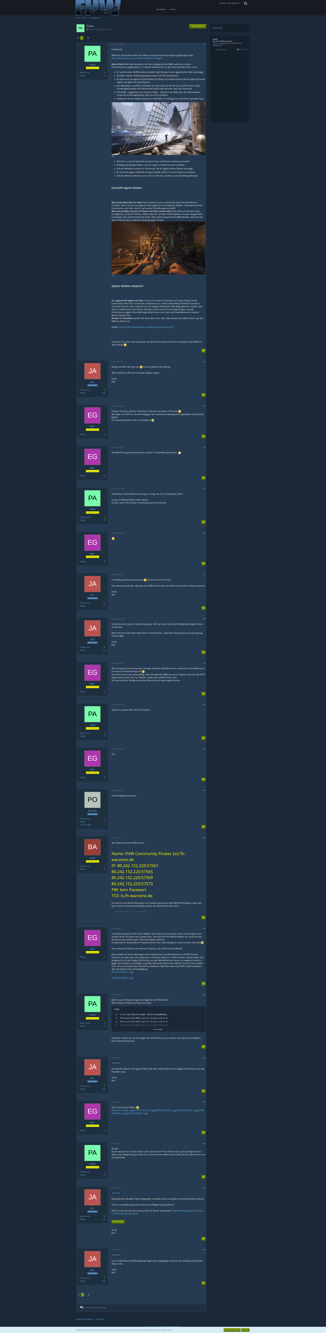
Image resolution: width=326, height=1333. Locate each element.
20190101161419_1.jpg (144, 1110)
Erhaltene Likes (85, 72)
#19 (204, 1188)
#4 (205, 447)
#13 (204, 837)
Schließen (245, 1330)
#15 (204, 994)
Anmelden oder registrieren (229, 3)
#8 (205, 619)
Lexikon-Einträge (85, 825)
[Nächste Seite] (88, 38)
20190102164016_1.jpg (187, 1110)
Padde (91, 29)
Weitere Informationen (232, 1330)
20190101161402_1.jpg (122, 1110)
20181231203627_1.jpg (122, 972)
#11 (204, 749)
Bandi (133, 912)
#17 (204, 1102)
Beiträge (82, 75)
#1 (205, 44)
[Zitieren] (203, 351)
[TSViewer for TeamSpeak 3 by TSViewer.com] (220, 49)
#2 (205, 361)
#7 (205, 574)
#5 (205, 489)
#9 (205, 663)
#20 (204, 1249)
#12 (204, 790)
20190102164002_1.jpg (165, 1110)
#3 (205, 406)
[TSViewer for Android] (242, 49)
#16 (204, 1058)
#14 (204, 928)
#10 (204, 704)
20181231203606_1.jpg (122, 977)
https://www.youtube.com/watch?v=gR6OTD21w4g (136, 58)
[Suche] (246, 3)
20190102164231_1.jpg (137, 1113)
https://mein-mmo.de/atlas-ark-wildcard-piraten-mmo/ (145, 327)
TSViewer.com (217, 45)
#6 (205, 533)
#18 (204, 1143)
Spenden (216, 28)
